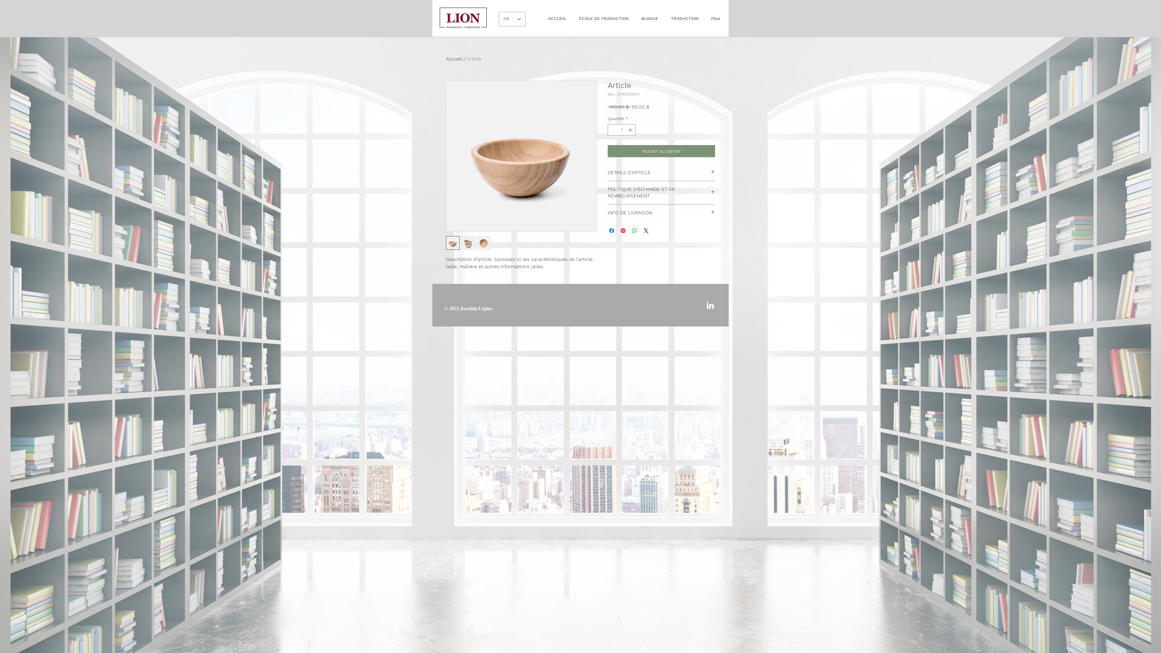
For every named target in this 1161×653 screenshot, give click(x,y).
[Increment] (631, 130)
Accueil (454, 59)
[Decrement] (612, 130)
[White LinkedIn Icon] (710, 305)
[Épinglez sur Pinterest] (623, 230)
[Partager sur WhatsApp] (634, 230)
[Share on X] (646, 230)
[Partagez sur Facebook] (611, 230)
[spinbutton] (621, 130)
